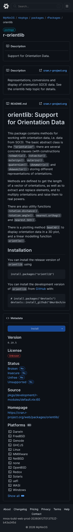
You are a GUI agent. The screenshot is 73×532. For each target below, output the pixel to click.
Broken (13, 368)
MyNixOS (9, 17)
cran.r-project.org (55, 70)
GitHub (41, 289)
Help (67, 509)
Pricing (34, 509)
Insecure (13, 373)
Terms (57, 509)
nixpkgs (23, 17)
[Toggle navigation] (67, 6)
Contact (36, 513)
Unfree (12, 377)
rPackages (53, 17)
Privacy (46, 509)
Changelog (20, 509)
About (7, 509)
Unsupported (17, 382)
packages (37, 17)
